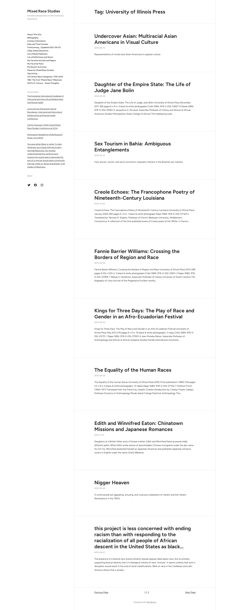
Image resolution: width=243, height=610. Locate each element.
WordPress (151, 602)
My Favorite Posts (35, 64)
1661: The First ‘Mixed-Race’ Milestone (44, 80)
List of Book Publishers (37, 54)
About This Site (34, 34)
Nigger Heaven (111, 483)
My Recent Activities (37, 67)
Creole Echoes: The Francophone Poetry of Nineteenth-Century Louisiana (144, 195)
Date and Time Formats (37, 44)
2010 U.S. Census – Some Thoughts (43, 83)
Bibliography (33, 38)
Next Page (190, 592)
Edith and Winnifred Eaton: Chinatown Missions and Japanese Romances (138, 426)
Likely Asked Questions (37, 51)
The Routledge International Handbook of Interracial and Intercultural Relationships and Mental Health (45, 99)
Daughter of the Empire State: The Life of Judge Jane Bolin (142, 87)
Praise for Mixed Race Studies (40, 70)
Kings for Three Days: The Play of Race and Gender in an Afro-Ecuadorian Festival (144, 314)
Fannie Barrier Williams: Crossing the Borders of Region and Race (137, 254)
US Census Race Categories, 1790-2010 (45, 77)
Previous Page (101, 592)
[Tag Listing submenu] (38, 73)
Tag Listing (32, 73)
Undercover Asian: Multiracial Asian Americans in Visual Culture (135, 39)
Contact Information (36, 41)
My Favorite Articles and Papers (41, 60)
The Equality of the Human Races (132, 370)
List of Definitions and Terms (40, 57)
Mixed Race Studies (43, 11)
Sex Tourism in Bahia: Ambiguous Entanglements (132, 147)
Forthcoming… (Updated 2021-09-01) (44, 47)
